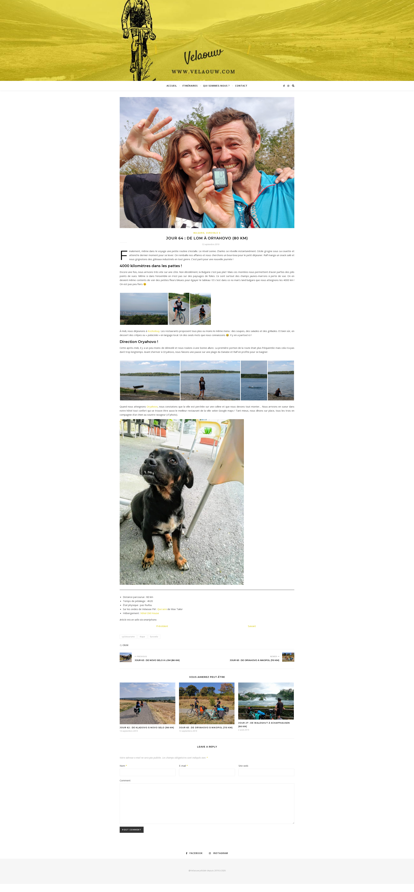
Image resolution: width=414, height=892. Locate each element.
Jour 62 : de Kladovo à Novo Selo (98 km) (147, 727)
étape (142, 636)
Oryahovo (152, 406)
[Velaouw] (207, 40)
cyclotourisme (128, 636)
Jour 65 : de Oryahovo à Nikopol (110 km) (206, 727)
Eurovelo (154, 636)
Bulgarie (199, 232)
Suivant (252, 626)
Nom (123, 765)
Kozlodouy (154, 331)
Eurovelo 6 (213, 232)
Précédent (162, 626)
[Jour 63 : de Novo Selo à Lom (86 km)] (126, 657)
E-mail (183, 765)
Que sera (162, 609)
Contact (241, 85)
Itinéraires (190, 85)
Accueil (172, 85)
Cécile (125, 645)
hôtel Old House (150, 613)
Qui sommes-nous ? (216, 85)
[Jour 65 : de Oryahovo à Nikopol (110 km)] (288, 657)
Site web (243, 765)
